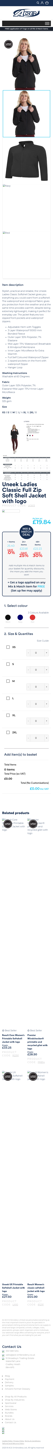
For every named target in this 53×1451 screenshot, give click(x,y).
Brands (8, 1416)
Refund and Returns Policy (13, 1443)
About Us (9, 1419)
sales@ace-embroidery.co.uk (20, 1355)
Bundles (9, 1413)
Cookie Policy (7, 1441)
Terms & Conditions (33, 1441)
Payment (9, 1379)
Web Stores (11, 1410)
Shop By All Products (16, 1397)
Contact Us (10, 1423)
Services (9, 1406)
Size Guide (43, 641)
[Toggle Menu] (47, 23)
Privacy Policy (18, 1441)
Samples (9, 1386)
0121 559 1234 (12, 1351)
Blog (7, 1376)
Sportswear (11, 1403)
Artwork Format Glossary (17, 1389)
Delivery (9, 1383)
